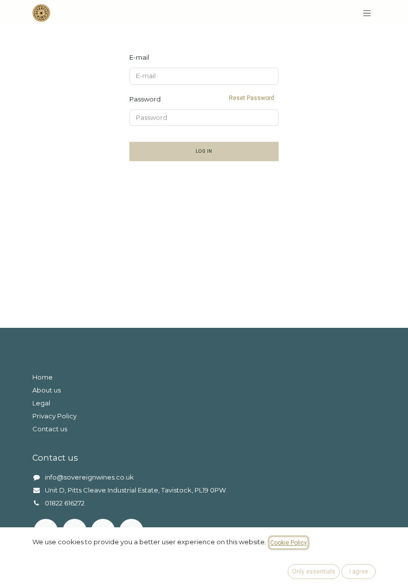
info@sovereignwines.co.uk (89, 477)
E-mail (139, 57)
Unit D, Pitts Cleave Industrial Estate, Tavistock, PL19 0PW (135, 490)
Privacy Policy (54, 416)
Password (201, 99)
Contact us (49, 429)
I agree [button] (358, 571)
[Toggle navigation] (367, 13)
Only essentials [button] (313, 571)
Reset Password (251, 98)
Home (42, 377)
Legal (41, 403)
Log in (204, 151)
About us (46, 390)
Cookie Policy (288, 542)
